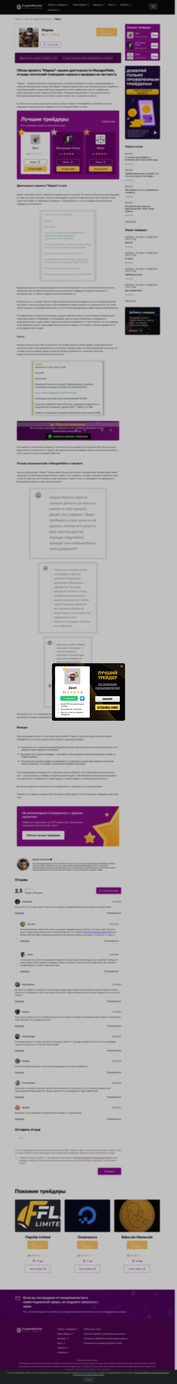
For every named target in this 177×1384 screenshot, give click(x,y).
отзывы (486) (107, 707)
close (121, 666)
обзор (107, 699)
